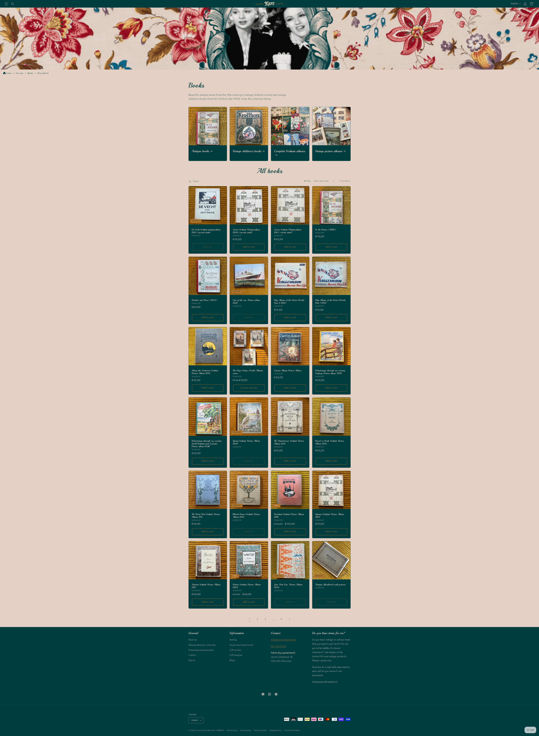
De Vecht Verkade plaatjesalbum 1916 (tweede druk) (206, 231)
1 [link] (249, 619)
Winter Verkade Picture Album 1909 (247, 586)
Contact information (292, 730)
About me (193, 640)
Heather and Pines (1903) (204, 300)
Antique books (200, 151)
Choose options (249, 387)
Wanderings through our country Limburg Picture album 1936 (330, 372)
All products (43, 73)
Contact (192, 655)
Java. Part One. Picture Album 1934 (288, 586)
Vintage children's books (247, 151)
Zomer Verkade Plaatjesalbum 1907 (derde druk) (287, 231)
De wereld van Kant (203, 730)
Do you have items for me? (242, 645)
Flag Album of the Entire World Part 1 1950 (330, 301)
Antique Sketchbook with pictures (330, 584)
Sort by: (307, 181)
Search (192, 660)
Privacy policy (245, 730)
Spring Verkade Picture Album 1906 (246, 442)
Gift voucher (235, 650)
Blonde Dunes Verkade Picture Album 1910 (246, 515)
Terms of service (260, 730)
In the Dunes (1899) (325, 229)
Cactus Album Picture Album (287, 370)
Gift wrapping (236, 655)
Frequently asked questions (201, 650)
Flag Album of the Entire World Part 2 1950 (289, 301)
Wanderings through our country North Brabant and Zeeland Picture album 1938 (207, 444)
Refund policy (232, 730)
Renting (233, 640)
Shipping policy (275, 730)
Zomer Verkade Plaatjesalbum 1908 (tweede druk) (246, 231)
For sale (20, 73)
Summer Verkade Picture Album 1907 (329, 515)
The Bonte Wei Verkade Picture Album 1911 (206, 515)
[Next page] (289, 619)
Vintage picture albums (328, 151)
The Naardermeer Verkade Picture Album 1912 (289, 442)
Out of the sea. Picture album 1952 (246, 301)
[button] (6, 4)
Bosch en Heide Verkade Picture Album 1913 (329, 442)
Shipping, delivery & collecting (202, 645)
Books (31, 73)
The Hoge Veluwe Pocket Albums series (248, 372)
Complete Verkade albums (289, 151)
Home (9, 73)
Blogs (232, 660)
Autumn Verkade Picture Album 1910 (206, 586)
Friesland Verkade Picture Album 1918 (289, 515)
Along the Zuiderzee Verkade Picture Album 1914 (205, 372)
